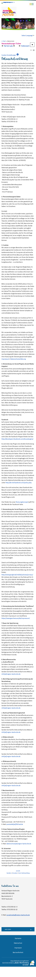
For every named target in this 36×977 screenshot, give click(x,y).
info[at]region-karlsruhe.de (11, 674)
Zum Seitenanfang (24, 873)
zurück (18, 871)
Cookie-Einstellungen (10, 54)
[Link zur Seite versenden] (31, 50)
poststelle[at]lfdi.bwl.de (14, 824)
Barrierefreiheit (18, 952)
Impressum (5, 359)
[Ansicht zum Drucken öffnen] (33, 50)
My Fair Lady (6, 46)
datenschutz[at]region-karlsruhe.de (18, 844)
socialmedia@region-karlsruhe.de (18, 915)
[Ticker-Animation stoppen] (32, 44)
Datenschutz (18, 943)
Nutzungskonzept (22, 502)
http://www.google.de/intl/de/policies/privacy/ (17, 575)
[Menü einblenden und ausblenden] (31, 4)
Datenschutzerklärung (18, 359)
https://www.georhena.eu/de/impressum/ (16, 618)
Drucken (14, 873)
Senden (9, 873)
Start (4, 41)
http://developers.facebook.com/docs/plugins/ (17, 439)
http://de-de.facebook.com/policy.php (19, 483)
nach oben (8, 929)
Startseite (18, 938)
